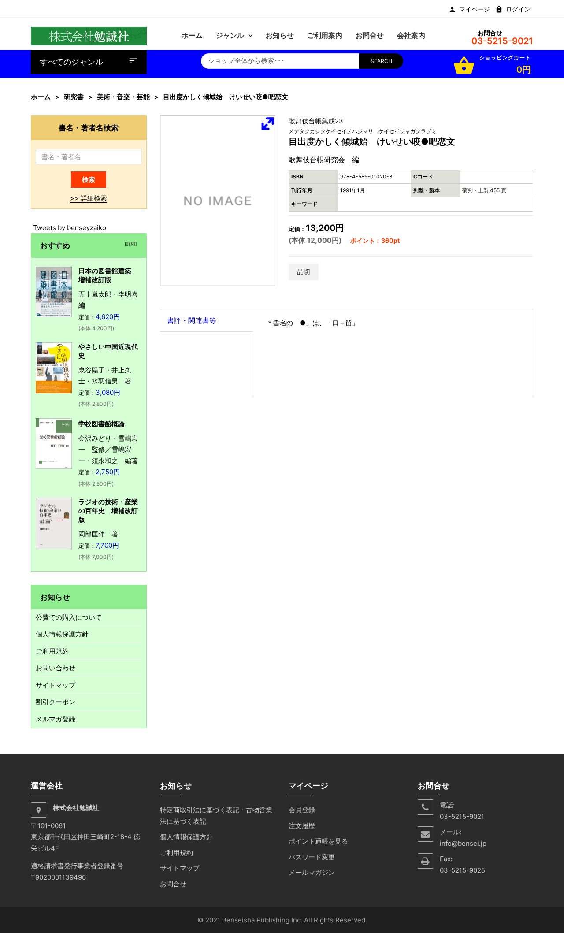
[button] (267, 123)
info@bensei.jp (463, 843)
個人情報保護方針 (62, 634)
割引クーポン (55, 702)
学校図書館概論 (101, 424)
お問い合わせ (55, 668)
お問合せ (173, 884)
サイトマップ (55, 685)
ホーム (41, 97)
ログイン (518, 9)
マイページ (474, 9)
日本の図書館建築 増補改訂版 (108, 275)
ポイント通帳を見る (318, 841)
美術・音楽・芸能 (123, 97)
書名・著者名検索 (89, 127)
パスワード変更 (312, 857)
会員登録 (302, 810)
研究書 (74, 97)
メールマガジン (312, 872)
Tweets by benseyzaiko (69, 227)
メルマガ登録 (55, 719)
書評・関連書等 (191, 320)
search (381, 61)
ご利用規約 (52, 651)
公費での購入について (69, 617)
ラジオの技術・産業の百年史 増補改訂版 (108, 511)
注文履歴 (302, 825)
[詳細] (129, 243)
